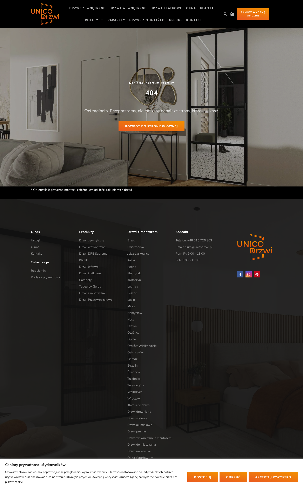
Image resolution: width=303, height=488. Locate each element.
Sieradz (132, 359)
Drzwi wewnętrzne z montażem (149, 438)
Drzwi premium (137, 431)
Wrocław (133, 398)
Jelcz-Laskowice (138, 254)
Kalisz (131, 260)
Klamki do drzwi (138, 405)
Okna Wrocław (137, 458)
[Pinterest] (257, 274)
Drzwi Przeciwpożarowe (96, 300)
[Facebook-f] (240, 274)
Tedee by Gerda (90, 286)
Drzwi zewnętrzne (87, 8)
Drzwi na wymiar (139, 451)
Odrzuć (233, 477)
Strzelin (132, 365)
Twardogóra (135, 385)
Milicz (131, 306)
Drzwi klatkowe (166, 8)
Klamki (207, 8)
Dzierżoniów (135, 247)
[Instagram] (248, 274)
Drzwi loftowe (89, 267)
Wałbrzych (134, 392)
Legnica (132, 286)
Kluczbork (134, 273)
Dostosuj (202, 477)
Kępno (131, 267)
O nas (35, 247)
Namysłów (134, 313)
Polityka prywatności (45, 277)
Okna (191, 8)
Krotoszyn (134, 280)
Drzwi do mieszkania (141, 445)
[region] (151, 473)
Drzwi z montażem (147, 20)
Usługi (175, 20)
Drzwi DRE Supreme (93, 254)
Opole (131, 339)
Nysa (130, 319)
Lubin (131, 300)
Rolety (91, 20)
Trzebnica (134, 379)
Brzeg (131, 240)
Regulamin (38, 271)
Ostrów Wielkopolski (141, 346)
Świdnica (133, 372)
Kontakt (194, 20)
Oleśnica (133, 333)
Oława (132, 326)
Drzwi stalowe (137, 418)
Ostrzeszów (135, 352)
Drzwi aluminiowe (139, 425)
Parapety (116, 20)
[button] (225, 14)
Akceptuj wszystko (273, 477)
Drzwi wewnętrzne (127, 8)
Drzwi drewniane (139, 412)
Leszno (132, 293)
